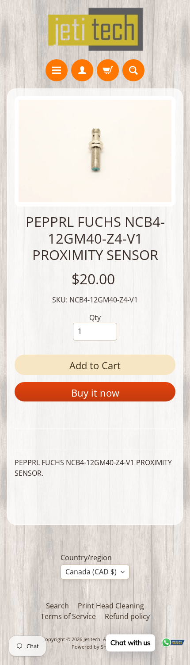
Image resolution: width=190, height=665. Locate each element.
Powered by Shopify (95, 646)
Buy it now (95, 392)
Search (57, 606)
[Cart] (108, 70)
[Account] (82, 70)
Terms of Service (68, 616)
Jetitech (92, 639)
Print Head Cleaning (111, 606)
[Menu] (57, 70)
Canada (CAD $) (91, 572)
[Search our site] (133, 70)
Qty (95, 317)
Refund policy (127, 616)
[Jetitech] (95, 29)
